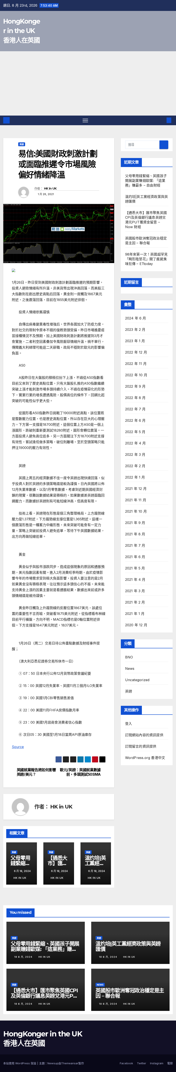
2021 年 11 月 (135, 500)
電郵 (170, 1063)
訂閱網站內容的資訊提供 (144, 735)
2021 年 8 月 (135, 534)
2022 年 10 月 (136, 375)
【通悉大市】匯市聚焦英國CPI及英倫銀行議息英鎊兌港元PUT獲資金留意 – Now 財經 (45, 995)
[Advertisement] (88, 83)
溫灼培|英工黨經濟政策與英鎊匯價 (128, 946)
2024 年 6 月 (135, 318)
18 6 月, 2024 (23, 956)
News (130, 668)
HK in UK (50, 188)
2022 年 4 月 (135, 443)
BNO (129, 657)
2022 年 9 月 (135, 386)
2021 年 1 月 (135, 613)
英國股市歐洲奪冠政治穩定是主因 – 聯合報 (130, 993)
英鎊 (22, 144)
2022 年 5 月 (135, 432)
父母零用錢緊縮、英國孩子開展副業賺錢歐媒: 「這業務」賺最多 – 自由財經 (146, 180)
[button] (162, 120)
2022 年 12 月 (136, 352)
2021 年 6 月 (135, 557)
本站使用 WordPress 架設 (20, 1063)
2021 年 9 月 (135, 523)
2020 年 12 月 (136, 625)
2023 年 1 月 (135, 341)
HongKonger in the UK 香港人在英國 (21, 30)
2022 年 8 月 (135, 398)
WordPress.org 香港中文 (145, 758)
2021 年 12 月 (136, 488)
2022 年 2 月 (135, 466)
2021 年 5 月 (135, 568)
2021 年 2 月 (135, 602)
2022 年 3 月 (135, 454)
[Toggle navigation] (85, 120)
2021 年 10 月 (136, 511)
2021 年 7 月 (135, 545)
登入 (128, 723)
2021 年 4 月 (135, 579)
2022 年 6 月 (135, 420)
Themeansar (69, 1063)
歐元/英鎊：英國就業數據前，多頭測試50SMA (80, 772)
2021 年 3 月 (135, 591)
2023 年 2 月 (135, 329)
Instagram (156, 1063)
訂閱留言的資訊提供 (140, 746)
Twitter (141, 1063)
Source (18, 747)
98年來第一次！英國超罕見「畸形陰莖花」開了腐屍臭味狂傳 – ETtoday (146, 259)
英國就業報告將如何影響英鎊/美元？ (36, 772)
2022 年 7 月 (135, 409)
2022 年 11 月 (136, 363)
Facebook (126, 1063)
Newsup (52, 1063)
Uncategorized (137, 680)
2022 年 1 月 (135, 477)
